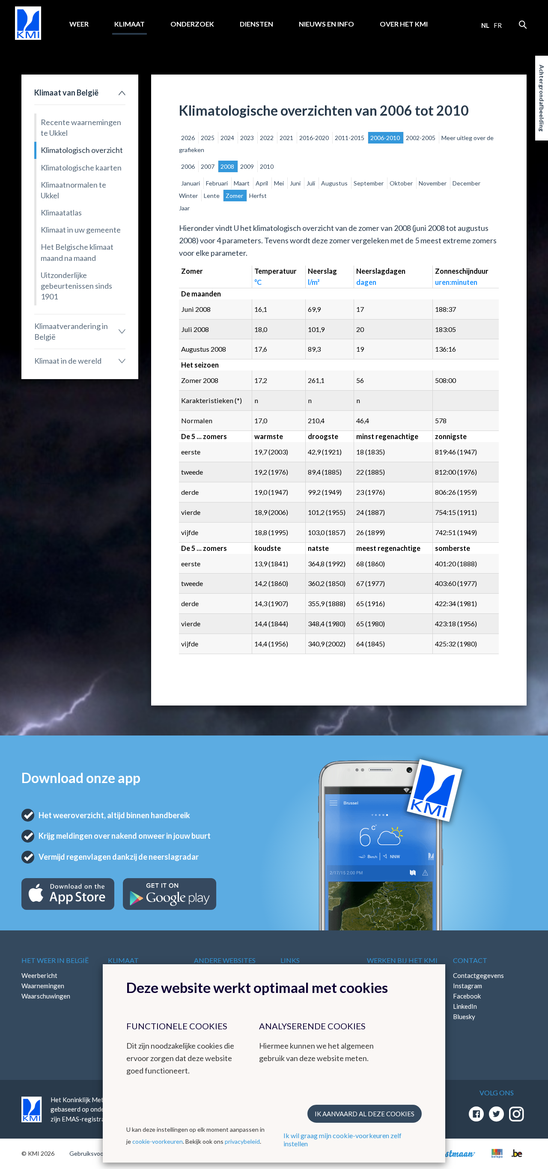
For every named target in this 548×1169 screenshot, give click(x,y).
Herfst (258, 195)
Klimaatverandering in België (71, 331)
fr (498, 25)
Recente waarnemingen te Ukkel (81, 127)
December (466, 183)
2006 (188, 166)
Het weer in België (55, 960)
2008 (227, 166)
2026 (188, 137)
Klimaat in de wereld (67, 360)
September (369, 183)
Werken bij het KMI (402, 960)
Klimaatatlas (61, 212)
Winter (189, 195)
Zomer (235, 195)
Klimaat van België (66, 92)
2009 (247, 166)
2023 (247, 137)
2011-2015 (350, 137)
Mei (279, 183)
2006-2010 (385, 137)
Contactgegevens (478, 975)
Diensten (256, 24)
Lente (212, 195)
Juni (296, 183)
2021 (287, 137)
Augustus (335, 183)
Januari (191, 183)
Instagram (467, 986)
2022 (267, 137)
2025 (208, 137)
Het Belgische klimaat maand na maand (77, 252)
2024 (227, 137)
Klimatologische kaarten (81, 167)
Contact (470, 960)
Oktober (402, 183)
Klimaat (129, 24)
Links (290, 960)
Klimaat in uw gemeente (81, 229)
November (433, 183)
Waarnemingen (42, 986)
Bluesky (464, 1016)
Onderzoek (192, 24)
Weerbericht (39, 975)
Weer (79, 24)
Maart (242, 183)
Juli (311, 183)
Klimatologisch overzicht (82, 150)
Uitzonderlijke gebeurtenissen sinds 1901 (76, 285)
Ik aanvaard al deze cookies (364, 1114)
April (262, 183)
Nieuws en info (326, 24)
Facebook (467, 996)
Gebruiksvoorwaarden (99, 1153)
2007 (208, 166)
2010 (267, 166)
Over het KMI (404, 24)
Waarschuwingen (45, 996)
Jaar (184, 208)
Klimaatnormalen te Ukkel (73, 190)
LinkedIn (465, 1006)
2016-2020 (314, 137)
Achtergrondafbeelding (541, 98)
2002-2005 (421, 137)
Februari (217, 183)
